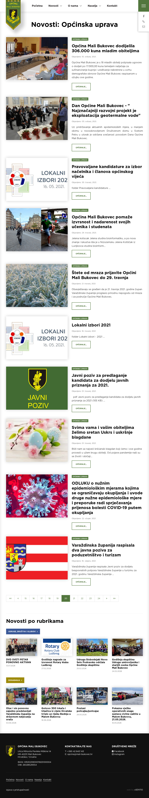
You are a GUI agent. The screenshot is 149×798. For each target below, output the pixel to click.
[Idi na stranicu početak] (10, 598)
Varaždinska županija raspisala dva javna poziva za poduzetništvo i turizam (103, 550)
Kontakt (112, 5)
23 (90, 598)
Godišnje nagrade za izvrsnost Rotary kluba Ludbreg (54, 662)
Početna (37, 5)
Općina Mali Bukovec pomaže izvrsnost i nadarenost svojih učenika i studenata (102, 221)
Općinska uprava (80, 39)
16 (34, 598)
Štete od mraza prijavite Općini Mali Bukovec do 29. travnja (104, 275)
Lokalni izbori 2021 (91, 325)
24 (99, 598)
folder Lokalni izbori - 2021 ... (88, 336)
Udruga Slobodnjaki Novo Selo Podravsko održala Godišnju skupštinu (92, 662)
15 (26, 598)
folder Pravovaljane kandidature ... (91, 188)
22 (82, 598)
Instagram (119, 754)
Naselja (38, 780)
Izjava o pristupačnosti (17, 790)
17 (41, 598)
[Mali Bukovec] (14, 18)
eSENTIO (138, 790)
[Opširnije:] (21, 647)
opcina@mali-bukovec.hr (80, 754)
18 (49, 598)
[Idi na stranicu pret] (18, 598)
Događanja (14, 680)
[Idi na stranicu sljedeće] (106, 598)
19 (57, 598)
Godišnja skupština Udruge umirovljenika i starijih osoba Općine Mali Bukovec (125, 663)
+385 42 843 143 (75, 751)
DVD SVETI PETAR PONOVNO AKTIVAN (18, 661)
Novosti (20, 780)
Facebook (119, 751)
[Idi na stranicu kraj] (114, 598)
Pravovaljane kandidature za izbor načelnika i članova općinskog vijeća (107, 171)
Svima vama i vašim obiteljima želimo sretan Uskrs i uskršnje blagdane (103, 432)
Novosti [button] (53, 5)
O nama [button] (73, 5)
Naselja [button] (92, 5)
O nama (29, 780)
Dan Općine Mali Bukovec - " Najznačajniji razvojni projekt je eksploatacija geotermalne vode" (106, 110)
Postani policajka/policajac (88, 709)
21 (74, 598)
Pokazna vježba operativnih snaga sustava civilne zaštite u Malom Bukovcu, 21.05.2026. (126, 714)
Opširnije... (81, 87)
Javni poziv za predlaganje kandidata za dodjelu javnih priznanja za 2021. (100, 380)
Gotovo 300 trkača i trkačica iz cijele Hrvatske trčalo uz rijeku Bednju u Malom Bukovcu (56, 712)
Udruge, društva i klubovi (22, 631)
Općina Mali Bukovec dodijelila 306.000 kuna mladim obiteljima (105, 48)
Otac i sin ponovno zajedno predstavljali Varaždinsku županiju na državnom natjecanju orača (20, 714)
